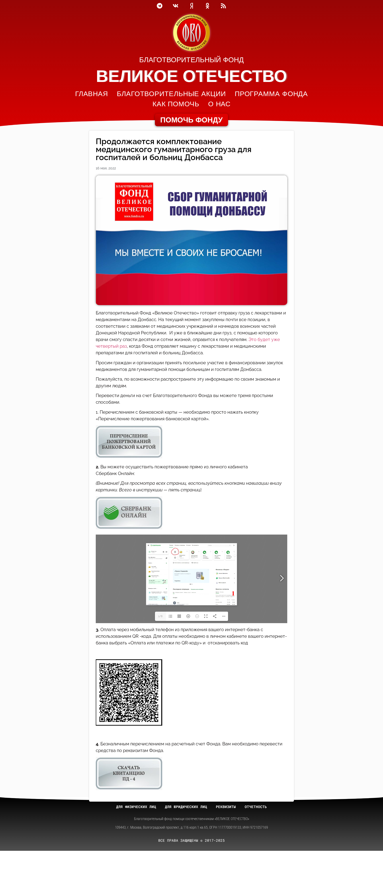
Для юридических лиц (186, 806)
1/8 (160, 616)
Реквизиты (226, 806)
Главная (91, 94)
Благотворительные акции (171, 94)
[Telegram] (159, 6)
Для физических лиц (136, 806)
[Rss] (223, 6)
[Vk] (175, 6)
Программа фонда (271, 94)
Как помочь (175, 104)
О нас (219, 104)
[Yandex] (191, 6)
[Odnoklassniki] (207, 6)
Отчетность (256, 806)
